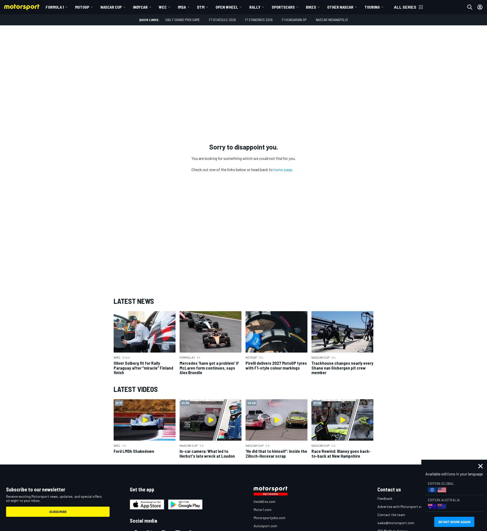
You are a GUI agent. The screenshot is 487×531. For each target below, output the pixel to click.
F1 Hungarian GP (294, 20)
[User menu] (480, 7)
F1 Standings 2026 (259, 20)
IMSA (182, 7)
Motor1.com (262, 509)
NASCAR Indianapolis (332, 20)
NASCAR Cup (111, 7)
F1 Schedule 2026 (222, 20)
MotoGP (82, 7)
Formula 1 (55, 7)
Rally (254, 7)
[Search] (470, 7)
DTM (200, 7)
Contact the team (391, 514)
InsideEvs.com (264, 501)
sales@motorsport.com (395, 523)
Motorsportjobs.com (269, 518)
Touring (372, 7)
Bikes (311, 7)
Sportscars (283, 7)
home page (282, 169)
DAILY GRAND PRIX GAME (182, 20)
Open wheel (227, 7)
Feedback (384, 498)
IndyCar (140, 7)
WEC (163, 7)
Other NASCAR (340, 7)
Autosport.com (265, 526)
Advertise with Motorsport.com (401, 506)
